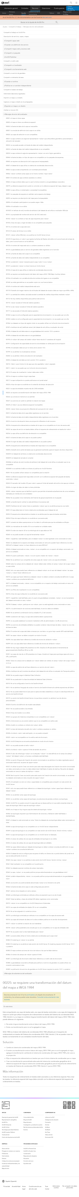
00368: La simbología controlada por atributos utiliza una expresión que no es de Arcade (33, 895)
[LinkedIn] (73, 1103)
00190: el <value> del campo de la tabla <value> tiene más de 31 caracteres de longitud (33, 339)
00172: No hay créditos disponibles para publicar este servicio (25, 299)
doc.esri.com (47, 17)
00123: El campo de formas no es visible (18, 231)
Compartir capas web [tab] (12, 41)
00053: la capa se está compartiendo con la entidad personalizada (26, 170)
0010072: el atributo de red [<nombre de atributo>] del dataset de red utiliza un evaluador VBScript (37, 210)
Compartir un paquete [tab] (12, 53)
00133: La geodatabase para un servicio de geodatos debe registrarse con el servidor (32, 250)
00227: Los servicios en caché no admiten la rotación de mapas (25, 401)
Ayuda (23, 13)
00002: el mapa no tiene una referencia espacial (21, 122)
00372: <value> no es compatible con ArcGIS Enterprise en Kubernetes (28, 903)
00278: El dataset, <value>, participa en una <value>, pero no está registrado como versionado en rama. (38, 604)
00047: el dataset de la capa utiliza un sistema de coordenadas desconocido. (29, 165)
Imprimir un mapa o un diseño (13, 98)
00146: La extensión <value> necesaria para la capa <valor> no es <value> (29, 262)
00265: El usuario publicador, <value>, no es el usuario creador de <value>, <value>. (32, 556)
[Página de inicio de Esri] (5, 2)
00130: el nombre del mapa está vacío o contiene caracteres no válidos (28, 245)
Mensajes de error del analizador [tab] (16, 114)
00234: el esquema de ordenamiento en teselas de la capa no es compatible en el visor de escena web (38, 425)
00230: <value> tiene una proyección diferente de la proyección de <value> (29, 409)
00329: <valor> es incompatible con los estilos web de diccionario (26, 737)
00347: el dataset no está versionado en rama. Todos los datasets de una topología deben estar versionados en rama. (40, 821)
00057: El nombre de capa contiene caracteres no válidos (24, 178)
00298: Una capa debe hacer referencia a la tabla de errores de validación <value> (31, 639)
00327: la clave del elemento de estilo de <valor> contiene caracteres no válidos (31, 729)
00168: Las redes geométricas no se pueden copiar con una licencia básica (29, 282)
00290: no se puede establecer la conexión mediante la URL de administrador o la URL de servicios (36, 621)
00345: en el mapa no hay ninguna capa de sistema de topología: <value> (29, 809)
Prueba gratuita (59, 8)
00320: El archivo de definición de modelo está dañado (23, 704)
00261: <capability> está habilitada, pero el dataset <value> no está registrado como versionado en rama (38, 539)
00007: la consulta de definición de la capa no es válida (23, 130)
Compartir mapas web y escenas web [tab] (17, 49)
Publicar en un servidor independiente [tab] (18, 85)
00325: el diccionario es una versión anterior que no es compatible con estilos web (32, 721)
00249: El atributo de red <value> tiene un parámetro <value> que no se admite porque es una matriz (37, 506)
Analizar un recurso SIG (11, 110)
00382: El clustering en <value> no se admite (20, 940)
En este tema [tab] (8, 1006)
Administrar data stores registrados (14, 94)
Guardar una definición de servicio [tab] (16, 45)
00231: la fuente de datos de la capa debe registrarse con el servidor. (27, 413)
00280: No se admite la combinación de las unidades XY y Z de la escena (28, 613)
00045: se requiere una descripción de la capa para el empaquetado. (27, 161)
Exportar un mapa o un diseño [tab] (15, 106)
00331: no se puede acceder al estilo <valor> (20, 745)
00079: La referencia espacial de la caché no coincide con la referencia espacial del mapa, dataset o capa (38, 186)
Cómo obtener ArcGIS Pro (71, 8)
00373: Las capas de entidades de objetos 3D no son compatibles (26, 907)
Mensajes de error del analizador (33, 27)
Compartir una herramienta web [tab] (15, 69)
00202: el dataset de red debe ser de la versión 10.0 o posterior (26, 360)
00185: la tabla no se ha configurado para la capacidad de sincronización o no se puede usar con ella (37, 319)
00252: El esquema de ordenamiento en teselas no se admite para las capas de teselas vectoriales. (36, 514)
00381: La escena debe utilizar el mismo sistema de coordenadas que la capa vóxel (31, 936)
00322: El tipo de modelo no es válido (18, 713)
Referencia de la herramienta (34, 13)
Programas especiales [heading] (31, 1143)
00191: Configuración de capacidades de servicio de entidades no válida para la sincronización (35, 343)
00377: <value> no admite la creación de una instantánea (23, 923)
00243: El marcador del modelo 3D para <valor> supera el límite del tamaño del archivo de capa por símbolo (40, 483)
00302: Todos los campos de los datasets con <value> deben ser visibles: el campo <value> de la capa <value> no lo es (40, 662)
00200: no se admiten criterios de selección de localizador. (24, 356)
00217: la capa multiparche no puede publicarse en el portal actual (26, 380)
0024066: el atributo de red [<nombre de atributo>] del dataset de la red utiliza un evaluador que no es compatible (38, 463)
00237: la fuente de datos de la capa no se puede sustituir (24, 437)
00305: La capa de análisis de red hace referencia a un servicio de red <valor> (30, 667)
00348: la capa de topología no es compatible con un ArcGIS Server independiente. (32, 826)
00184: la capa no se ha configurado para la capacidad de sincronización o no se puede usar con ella (37, 315)
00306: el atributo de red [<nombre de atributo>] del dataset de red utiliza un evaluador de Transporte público (40, 671)
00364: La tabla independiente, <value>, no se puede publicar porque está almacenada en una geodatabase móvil (39, 878)
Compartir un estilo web (11, 61)
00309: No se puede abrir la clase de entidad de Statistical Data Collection (29, 679)
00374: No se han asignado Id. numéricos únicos (21, 911)
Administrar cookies (56, 1187)
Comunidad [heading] (27, 1112)
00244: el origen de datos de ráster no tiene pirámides (23, 487)
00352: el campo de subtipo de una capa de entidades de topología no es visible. (31, 839)
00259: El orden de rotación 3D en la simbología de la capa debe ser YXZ (29, 530)
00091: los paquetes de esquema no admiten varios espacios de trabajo (28, 194)
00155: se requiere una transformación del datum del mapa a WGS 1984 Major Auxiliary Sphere (35, 274)
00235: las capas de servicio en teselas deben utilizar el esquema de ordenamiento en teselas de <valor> (38, 429)
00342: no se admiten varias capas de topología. (21, 795)
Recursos (35, 8)
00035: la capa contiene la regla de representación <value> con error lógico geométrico (33, 153)
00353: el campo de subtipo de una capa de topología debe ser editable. (29, 843)
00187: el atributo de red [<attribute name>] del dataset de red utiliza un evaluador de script (34, 327)
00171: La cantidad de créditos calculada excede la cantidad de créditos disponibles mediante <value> (38, 294)
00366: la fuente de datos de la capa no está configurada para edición (27, 887)
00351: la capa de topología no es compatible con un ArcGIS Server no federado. (31, 835)
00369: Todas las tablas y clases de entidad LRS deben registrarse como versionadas (32, 899)
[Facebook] (65, 1103)
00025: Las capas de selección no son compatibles (21, 134)
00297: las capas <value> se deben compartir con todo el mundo (26, 635)
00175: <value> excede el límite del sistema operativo (23, 303)
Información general (11, 8)
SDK (58, 13)
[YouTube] (73, 1107)
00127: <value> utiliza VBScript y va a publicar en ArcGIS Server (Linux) (28, 235)
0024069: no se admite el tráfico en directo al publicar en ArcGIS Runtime (29, 468)
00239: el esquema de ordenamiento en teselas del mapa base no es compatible (31, 446)
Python (52, 13)
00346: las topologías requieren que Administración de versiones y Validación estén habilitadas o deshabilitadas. (36, 815)
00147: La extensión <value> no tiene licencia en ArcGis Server (25, 266)
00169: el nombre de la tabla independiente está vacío (23, 286)
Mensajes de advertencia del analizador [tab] (18, 973)
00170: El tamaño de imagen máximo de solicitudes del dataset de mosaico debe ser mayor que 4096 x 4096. (40, 290)
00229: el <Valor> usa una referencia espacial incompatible (24, 405)
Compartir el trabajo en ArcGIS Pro (14, 32)
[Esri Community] (65, 1107)
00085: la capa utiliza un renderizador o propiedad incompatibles (26, 190)
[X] (69, 1103)
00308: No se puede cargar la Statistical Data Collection (23, 675)
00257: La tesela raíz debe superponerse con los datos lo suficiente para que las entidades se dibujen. (37, 522)
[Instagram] (69, 1107)
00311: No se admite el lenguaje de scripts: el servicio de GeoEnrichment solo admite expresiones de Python (40, 687)
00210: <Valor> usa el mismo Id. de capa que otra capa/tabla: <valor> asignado (30, 364)
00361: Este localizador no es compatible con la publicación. (25, 864)
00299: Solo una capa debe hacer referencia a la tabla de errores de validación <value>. (33, 643)
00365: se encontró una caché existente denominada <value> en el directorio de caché (33, 883)
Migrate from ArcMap (67, 13)
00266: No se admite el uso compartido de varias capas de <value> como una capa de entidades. (36, 560)
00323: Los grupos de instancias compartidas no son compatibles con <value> (30, 717)
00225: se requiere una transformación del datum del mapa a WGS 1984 (28, 392)
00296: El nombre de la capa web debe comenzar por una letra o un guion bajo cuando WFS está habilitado (39, 631)
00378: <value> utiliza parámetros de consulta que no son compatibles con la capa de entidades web (37, 928)
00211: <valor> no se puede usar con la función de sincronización (26, 368)
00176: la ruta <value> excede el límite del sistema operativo (25, 307)
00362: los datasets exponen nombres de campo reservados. (25, 868)
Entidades (24, 8)
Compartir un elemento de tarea (14, 77)
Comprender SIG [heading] (50, 1112)
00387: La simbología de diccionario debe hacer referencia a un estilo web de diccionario (34, 959)
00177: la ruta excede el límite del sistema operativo (22, 311)
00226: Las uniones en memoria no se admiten (20, 397)
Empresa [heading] (4, 1143)
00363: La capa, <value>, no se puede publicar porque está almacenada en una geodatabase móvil (36, 872)
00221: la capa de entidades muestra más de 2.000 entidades (25, 388)
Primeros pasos (12, 13)
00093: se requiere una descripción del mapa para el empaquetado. (27, 198)
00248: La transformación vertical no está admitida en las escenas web (27, 502)
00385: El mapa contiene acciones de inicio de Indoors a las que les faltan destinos (31, 950)
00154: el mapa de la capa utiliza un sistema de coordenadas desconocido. (29, 270)
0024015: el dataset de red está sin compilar (19, 458)
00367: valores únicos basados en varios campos (21, 891)
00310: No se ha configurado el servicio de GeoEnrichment (24, 683)
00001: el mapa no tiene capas (15, 118)
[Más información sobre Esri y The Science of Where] (6, 1105)
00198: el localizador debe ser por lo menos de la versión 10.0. (25, 348)
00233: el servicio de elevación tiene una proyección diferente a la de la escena (30, 421)
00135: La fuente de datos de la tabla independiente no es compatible (28, 258)
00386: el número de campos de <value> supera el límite (24, 954)
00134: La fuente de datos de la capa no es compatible (23, 254)
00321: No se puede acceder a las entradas (19, 709)
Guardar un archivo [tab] (11, 81)
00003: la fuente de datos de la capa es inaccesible (21, 126)
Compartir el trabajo (15, 27)
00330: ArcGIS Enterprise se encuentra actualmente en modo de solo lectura (29, 741)
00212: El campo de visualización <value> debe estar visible (24, 372)
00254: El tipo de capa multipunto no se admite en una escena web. (27, 518)
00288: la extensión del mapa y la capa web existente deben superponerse (29, 617)
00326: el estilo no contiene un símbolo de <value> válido (24, 725)
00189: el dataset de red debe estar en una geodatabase (23, 335)
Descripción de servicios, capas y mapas (16, 36)
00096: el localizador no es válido (16, 206)
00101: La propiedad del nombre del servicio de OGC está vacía (26, 214)
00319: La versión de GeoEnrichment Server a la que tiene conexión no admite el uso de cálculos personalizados (36, 699)
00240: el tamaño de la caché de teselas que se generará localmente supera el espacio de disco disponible (39, 450)
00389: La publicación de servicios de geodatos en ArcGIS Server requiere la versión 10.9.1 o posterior (38, 969)
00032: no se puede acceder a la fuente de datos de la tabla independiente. (29, 145)
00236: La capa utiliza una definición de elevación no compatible (26, 433)
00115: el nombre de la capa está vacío (18, 227)
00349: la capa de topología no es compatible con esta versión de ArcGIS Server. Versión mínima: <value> (39, 831)
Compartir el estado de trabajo (13, 90)
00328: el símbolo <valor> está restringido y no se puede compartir (27, 733)
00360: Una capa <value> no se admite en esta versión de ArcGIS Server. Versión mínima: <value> (36, 860)
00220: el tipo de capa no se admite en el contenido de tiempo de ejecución (30, 384)
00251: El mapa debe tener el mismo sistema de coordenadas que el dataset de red (32, 510)
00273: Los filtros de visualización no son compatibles (22, 590)
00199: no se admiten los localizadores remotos (21, 352)
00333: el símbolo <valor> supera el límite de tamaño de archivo (26, 749)
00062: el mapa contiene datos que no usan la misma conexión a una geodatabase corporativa (35, 182)
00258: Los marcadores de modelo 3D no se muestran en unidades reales (29, 526)
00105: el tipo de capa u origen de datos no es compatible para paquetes (29, 223)
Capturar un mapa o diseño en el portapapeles (18, 102)
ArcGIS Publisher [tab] (10, 57)
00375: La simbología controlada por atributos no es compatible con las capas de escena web (35, 915)
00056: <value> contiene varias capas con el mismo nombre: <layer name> (29, 174)
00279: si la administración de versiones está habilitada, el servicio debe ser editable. (32, 608)
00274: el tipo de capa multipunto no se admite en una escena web (27, 594)
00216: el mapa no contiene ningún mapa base (20, 376)
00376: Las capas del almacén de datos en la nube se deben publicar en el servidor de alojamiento (36, 919)
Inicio (4, 13)
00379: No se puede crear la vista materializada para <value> (25, 932)
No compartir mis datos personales (69, 1187)
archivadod (30, 995)
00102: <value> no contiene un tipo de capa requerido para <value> (27, 219)
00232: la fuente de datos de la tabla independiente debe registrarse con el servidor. (32, 417)
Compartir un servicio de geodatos (14, 73)
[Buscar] (71, 2)
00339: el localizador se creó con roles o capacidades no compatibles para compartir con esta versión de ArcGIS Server (38, 783)
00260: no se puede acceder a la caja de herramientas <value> (25, 534)
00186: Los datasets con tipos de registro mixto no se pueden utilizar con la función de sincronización (37, 323)
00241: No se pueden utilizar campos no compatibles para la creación (27, 472)
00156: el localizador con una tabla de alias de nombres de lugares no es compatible (32, 278)
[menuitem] (12, 1117)
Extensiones (46, 8)
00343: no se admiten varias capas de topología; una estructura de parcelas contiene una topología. (37, 799)
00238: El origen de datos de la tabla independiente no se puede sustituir (29, 441)
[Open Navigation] (76, 2)
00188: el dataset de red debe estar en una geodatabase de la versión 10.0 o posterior (33, 331)
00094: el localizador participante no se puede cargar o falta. (25, 202)
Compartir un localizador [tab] (13, 65)
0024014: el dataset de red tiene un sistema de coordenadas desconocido (29, 454)
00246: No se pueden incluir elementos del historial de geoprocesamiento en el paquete (33, 498)
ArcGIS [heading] (4, 1112)
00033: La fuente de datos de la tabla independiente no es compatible (28, 149)
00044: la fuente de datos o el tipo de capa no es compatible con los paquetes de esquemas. (35, 157)
